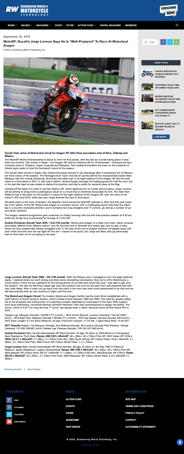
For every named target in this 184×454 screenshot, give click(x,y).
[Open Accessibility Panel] (180, 442)
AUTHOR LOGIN (90, 445)
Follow (55, 407)
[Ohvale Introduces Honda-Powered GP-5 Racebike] (147, 73)
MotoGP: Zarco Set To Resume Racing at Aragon (167, 126)
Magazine (42, 25)
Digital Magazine (110, 25)
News (11, 25)
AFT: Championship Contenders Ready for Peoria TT (165, 113)
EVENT (58, 25)
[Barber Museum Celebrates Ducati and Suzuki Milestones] (147, 98)
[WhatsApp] (176, 42)
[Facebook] (163, 42)
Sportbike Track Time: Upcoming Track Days (167, 86)
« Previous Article (12, 369)
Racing (25, 25)
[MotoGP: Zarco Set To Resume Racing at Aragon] (147, 125)
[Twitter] (170, 42)
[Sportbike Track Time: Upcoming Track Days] (147, 86)
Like (57, 400)
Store (70, 25)
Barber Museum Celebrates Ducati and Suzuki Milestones (167, 99)
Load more (160, 137)
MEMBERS (131, 25)
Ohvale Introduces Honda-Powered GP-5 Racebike (166, 74)
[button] (177, 25)
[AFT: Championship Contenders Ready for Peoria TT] (147, 112)
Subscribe (54, 422)
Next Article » (35, 369)
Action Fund (85, 25)
